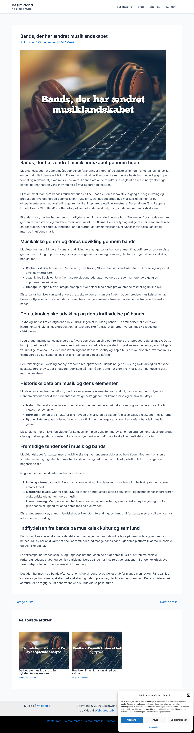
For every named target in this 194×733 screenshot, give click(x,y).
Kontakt (171, 6)
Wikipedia (43, 705)
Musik (71, 42)
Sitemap (154, 6)
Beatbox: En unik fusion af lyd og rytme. (94, 672)
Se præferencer (179, 719)
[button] (188, 695)
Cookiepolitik (154, 727)
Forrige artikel (23, 602)
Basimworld (124, 6)
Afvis (155, 719)
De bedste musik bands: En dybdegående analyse (37, 672)
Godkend (131, 719)
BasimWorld (22, 5)
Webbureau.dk (104, 710)
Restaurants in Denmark (100, 721)
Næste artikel (171, 602)
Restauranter (73, 721)
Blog (141, 6)
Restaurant (54, 721)
